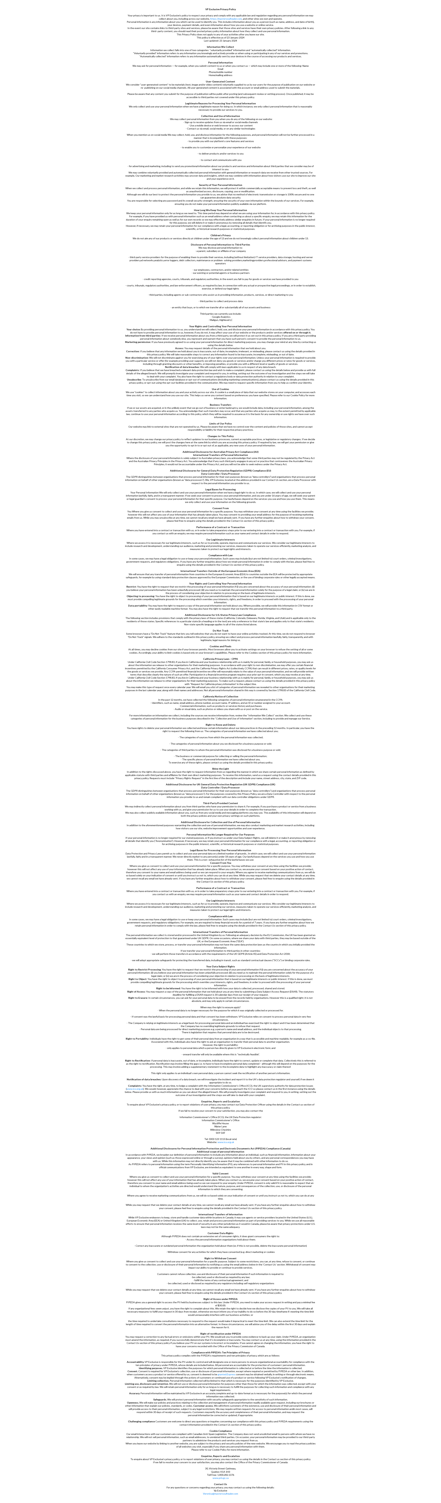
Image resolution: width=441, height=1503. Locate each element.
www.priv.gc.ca (221, 1477)
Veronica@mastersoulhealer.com (220, 1493)
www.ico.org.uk (135, 1088)
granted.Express (226, 1374)
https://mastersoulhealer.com (226, 18)
